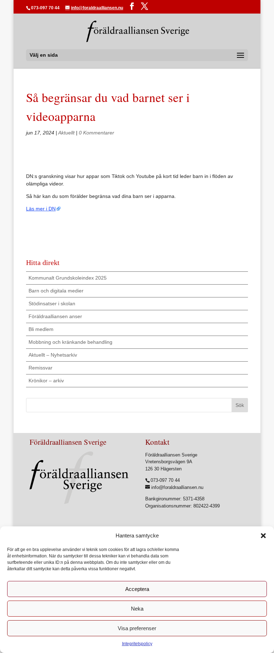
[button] (263, 535)
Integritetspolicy (137, 643)
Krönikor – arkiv (46, 380)
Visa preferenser (137, 628)
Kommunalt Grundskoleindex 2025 (68, 278)
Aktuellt (66, 133)
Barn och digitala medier (56, 291)
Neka (137, 609)
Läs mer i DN (41, 208)
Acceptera (137, 589)
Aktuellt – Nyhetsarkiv (53, 355)
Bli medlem (41, 329)
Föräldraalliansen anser (55, 316)
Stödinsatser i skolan (52, 303)
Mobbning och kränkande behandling (70, 342)
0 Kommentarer (96, 133)
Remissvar (40, 368)
